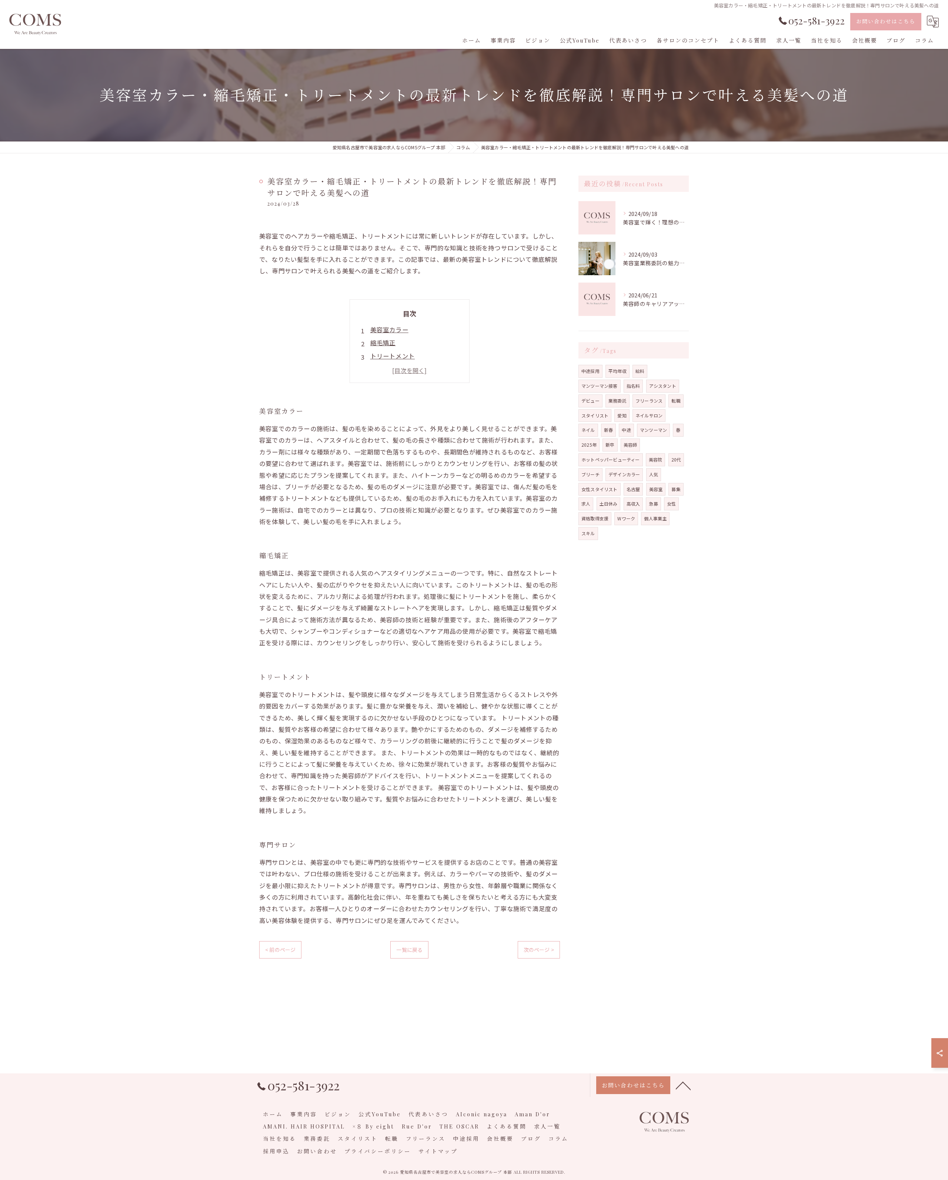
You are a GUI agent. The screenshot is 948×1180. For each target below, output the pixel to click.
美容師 (630, 444)
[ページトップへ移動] (683, 1085)
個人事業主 (655, 518)
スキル (588, 533)
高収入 (633, 503)
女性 (671, 503)
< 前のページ (280, 949)
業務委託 (617, 400)
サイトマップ (438, 1151)
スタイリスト (594, 415)
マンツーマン (653, 430)
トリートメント (392, 355)
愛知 (621, 415)
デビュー (590, 400)
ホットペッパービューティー (610, 459)
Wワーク (626, 518)
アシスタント (662, 386)
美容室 (656, 489)
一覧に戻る (409, 949)
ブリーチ (590, 474)
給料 (639, 371)
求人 (585, 503)
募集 (675, 489)
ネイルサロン (648, 415)
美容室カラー (389, 329)
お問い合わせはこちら (885, 21)
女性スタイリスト (599, 489)
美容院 (655, 459)
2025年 (589, 444)
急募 (653, 503)
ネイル (588, 430)
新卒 (609, 444)
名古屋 (633, 489)
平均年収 (617, 371)
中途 (626, 430)
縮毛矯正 (383, 342)
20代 (676, 459)
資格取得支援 (594, 518)
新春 (608, 430)
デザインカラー (624, 474)
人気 (653, 474)
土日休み (609, 503)
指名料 (633, 386)
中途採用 (590, 371)
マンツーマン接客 (599, 386)
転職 (675, 400)
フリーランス (648, 400)
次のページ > (539, 949)
